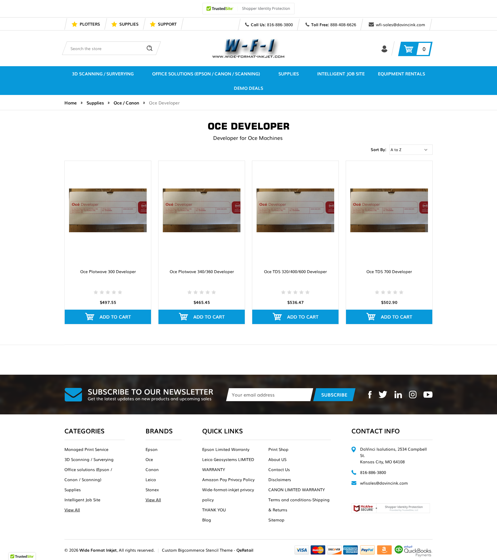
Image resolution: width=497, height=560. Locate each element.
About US (277, 459)
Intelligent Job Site (341, 73)
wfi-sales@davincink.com (400, 24)
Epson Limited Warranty (225, 449)
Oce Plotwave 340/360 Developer (202, 271)
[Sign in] (384, 48)
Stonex (152, 489)
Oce (149, 459)
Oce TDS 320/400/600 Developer (295, 271)
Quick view (108, 202)
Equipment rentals (401, 73)
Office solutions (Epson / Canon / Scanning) (206, 73)
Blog (206, 520)
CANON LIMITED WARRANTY (296, 489)
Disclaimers (279, 479)
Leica (151, 479)
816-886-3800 (280, 24)
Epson (152, 449)
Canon (152, 469)
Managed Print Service (86, 449)
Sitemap (276, 520)
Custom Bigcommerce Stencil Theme (197, 550)
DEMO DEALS (248, 88)
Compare (105, 217)
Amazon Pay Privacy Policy (228, 479)
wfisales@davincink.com (384, 483)
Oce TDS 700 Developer (389, 271)
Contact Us (279, 469)
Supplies (288, 73)
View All (72, 510)
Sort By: (378, 149)
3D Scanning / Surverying (103, 73)
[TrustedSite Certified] (248, 8)
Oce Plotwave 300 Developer (108, 271)
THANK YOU (214, 510)
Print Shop (278, 449)
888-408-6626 (343, 24)
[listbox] (411, 149)
